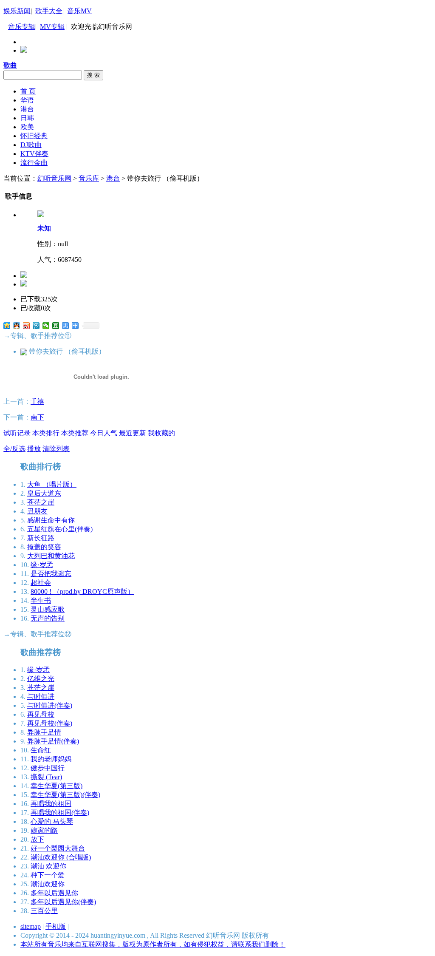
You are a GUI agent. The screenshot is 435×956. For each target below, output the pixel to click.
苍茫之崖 (40, 502)
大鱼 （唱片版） (51, 484)
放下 (37, 839)
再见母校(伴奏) (49, 723)
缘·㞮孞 (42, 564)
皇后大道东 (44, 493)
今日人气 (103, 433)
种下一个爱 (48, 875)
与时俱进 (40, 696)
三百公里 (44, 910)
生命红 (41, 750)
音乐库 (89, 178)
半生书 (41, 600)
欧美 (27, 126)
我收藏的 (161, 433)
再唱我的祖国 (51, 803)
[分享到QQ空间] (7, 325)
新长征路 (40, 538)
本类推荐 (74, 433)
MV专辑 (52, 26)
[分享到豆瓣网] (55, 325)
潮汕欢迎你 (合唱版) (61, 857)
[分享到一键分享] (65, 325)
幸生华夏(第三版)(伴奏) (65, 794)
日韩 (27, 118)
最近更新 (132, 433)
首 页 (28, 91)
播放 (34, 448)
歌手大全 (48, 10)
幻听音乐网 (54, 178)
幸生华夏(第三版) (56, 785)
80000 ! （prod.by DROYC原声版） (82, 591)
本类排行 (45, 433)
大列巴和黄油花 (51, 555)
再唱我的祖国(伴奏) (60, 812)
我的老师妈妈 (51, 759)
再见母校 (40, 714)
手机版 (55, 926)
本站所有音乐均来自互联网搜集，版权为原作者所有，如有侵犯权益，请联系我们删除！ (152, 944)
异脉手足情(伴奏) (53, 741)
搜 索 (93, 75)
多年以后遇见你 (54, 892)
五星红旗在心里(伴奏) (60, 529)
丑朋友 (37, 511)
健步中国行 (48, 768)
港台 (27, 109)
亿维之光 (40, 678)
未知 (44, 228)
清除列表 (56, 448)
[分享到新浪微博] (26, 325)
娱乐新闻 (17, 10)
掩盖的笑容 (44, 546)
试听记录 (17, 433)
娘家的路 (44, 830)
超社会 (41, 582)
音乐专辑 (21, 26)
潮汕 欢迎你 (48, 866)
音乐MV (79, 10)
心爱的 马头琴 (52, 821)
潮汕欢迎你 (48, 884)
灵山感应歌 (48, 609)
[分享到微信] (46, 325)
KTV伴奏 (34, 153)
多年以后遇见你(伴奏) (63, 901)
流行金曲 (34, 162)
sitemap (30, 926)
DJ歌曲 (31, 144)
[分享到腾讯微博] (36, 325)
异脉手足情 (44, 732)
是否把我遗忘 (51, 573)
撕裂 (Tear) (46, 776)
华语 (27, 100)
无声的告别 (48, 618)
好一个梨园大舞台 (58, 848)
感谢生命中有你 (51, 520)
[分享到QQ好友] (16, 325)
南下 (37, 417)
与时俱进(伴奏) (49, 705)
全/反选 (14, 448)
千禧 (37, 401)
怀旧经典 (34, 135)
